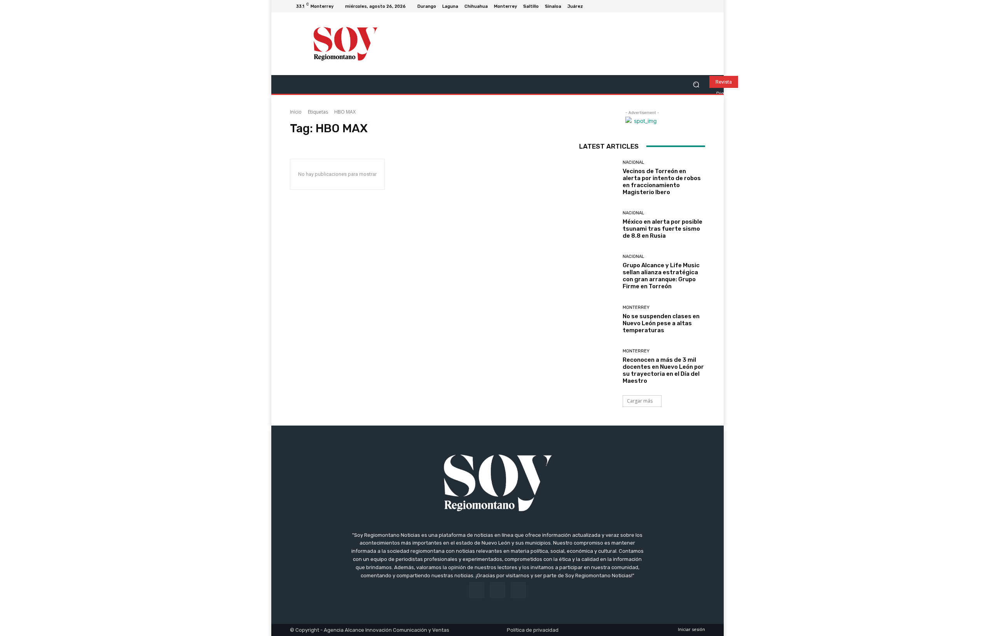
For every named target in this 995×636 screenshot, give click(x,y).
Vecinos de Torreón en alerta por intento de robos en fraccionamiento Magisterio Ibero (662, 182)
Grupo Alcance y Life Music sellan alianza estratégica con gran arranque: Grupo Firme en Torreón (661, 276)
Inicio (296, 112)
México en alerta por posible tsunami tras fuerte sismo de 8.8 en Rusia (662, 228)
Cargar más (640, 401)
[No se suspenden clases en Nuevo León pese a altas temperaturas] (598, 319)
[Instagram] (691, 6)
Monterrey (636, 307)
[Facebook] (681, 6)
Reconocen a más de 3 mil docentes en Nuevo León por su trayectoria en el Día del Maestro (663, 370)
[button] (696, 84)
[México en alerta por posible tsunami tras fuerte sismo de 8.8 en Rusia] (598, 225)
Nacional (633, 162)
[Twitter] (700, 6)
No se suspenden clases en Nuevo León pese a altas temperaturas (661, 323)
